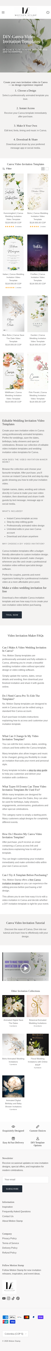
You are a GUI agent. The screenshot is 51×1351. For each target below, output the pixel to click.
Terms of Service (10, 1243)
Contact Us (7, 1216)
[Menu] (3, 12)
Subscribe (12, 1189)
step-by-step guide (38, 770)
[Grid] (43, 168)
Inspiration (7, 1207)
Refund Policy (9, 1252)
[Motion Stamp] (25, 12)
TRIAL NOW (12, 615)
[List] (47, 168)
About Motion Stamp (12, 1221)
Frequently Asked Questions (16, 1211)
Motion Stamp (14, 1341)
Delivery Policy (9, 1248)
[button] (25, 968)
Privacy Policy (9, 1238)
